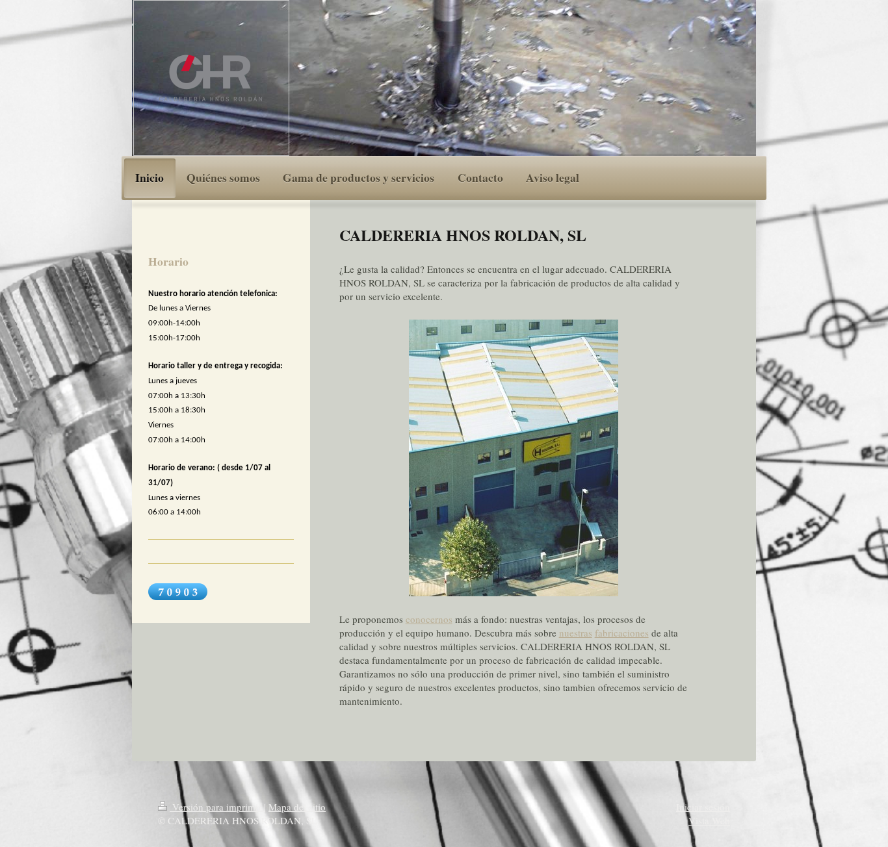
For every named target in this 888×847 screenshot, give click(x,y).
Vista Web (709, 820)
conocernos (429, 619)
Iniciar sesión (703, 806)
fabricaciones (622, 632)
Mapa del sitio (297, 806)
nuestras (575, 632)
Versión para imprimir (217, 806)
